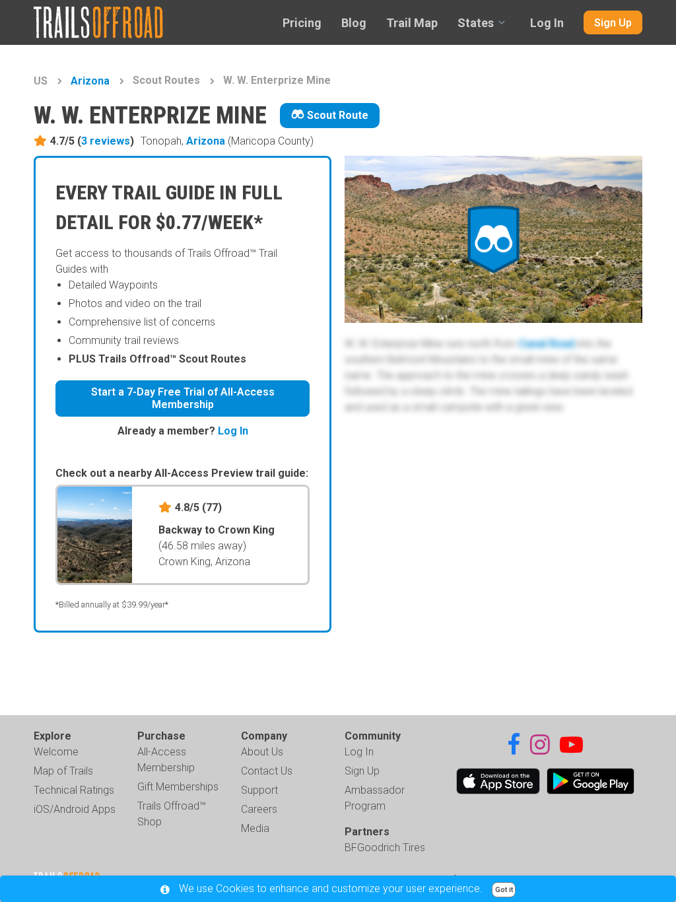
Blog (353, 23)
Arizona (90, 81)
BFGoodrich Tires (385, 847)
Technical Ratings (74, 790)
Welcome (56, 752)
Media (255, 828)
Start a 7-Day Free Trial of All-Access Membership (183, 398)
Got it (504, 889)
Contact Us (266, 771)
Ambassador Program (375, 798)
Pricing (302, 23)
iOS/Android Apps (75, 809)
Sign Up (613, 23)
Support (259, 790)
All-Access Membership (166, 760)
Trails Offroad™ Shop (171, 814)
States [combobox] (475, 23)
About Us (262, 752)
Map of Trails (63, 771)
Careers (259, 809)
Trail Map (412, 23)
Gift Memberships (178, 787)
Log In (547, 23)
